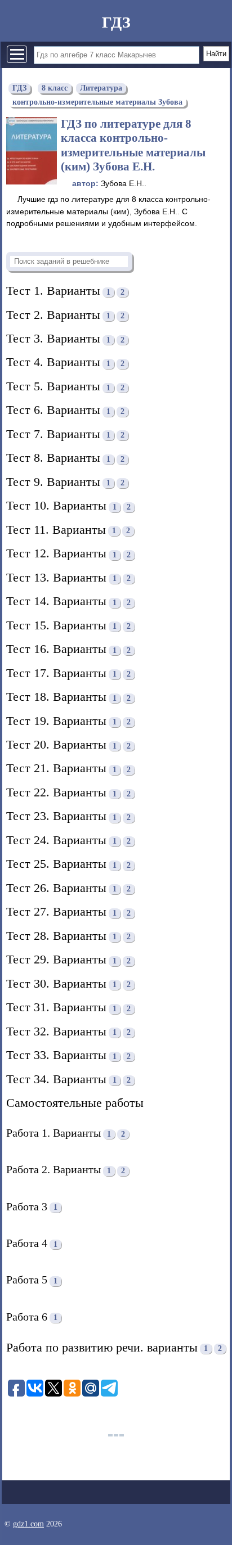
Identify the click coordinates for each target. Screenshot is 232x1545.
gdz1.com (28, 1524)
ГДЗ (116, 22)
